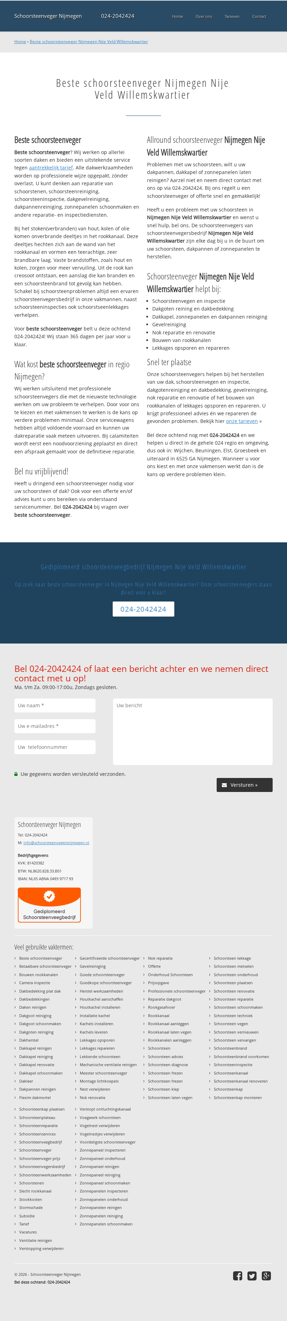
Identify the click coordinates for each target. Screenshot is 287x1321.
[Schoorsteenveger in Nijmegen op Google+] (267, 1275)
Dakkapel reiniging (36, 1056)
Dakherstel (28, 1040)
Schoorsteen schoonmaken (238, 1007)
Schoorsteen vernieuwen (236, 1032)
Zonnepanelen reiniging (101, 1215)
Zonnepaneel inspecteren (103, 1150)
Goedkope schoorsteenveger (106, 982)
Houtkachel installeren (100, 1007)
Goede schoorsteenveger (102, 974)
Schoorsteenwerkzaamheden (45, 1174)
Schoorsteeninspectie (233, 1064)
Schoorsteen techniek (233, 1015)
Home (20, 41)
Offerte (154, 966)
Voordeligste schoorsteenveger (107, 1142)
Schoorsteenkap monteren (238, 1097)
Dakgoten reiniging (36, 1032)
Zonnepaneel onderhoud (102, 1158)
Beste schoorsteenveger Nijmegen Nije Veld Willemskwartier (89, 41)
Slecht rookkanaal (35, 1191)
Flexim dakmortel (35, 1097)
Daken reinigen (33, 1007)
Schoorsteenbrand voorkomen (241, 1056)
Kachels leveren (94, 1032)
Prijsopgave (158, 982)
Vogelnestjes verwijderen (102, 1133)
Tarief (24, 1223)
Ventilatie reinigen (35, 1240)
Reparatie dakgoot (164, 999)
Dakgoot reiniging (35, 1015)
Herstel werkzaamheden (101, 991)
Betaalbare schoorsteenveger (45, 966)
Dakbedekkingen (34, 999)
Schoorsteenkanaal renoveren (241, 1081)
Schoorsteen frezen (165, 1073)
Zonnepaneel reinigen (99, 1166)
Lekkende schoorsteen (100, 1056)
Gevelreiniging (93, 966)
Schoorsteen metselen (234, 966)
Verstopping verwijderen (41, 1248)
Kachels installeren (96, 1023)
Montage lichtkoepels (99, 1081)
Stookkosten (30, 1199)
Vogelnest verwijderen (100, 1125)
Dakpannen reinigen (37, 1089)
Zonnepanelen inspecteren (104, 1191)
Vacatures (28, 1232)
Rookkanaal (158, 1015)
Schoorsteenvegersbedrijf (42, 1166)
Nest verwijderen (95, 1089)
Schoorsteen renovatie (234, 991)
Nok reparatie (160, 958)
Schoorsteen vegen (231, 1023)
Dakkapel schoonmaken (41, 1073)
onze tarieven (242, 421)
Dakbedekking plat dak (40, 991)
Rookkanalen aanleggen (169, 1040)
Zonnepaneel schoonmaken (105, 1183)
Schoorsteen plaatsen (233, 982)
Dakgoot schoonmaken (40, 1023)
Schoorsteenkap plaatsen (42, 1109)
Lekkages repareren (97, 1048)
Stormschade (31, 1207)
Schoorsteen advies (165, 1056)
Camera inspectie (34, 982)
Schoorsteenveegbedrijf (40, 1142)
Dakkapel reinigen (35, 1048)
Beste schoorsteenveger (40, 958)
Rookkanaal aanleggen (168, 1023)
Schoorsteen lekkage (232, 958)
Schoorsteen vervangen (235, 1040)
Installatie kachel (95, 1015)
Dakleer (26, 1081)
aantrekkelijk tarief (51, 167)
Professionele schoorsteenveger (176, 991)
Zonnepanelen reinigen (101, 1207)
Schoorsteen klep (163, 1089)
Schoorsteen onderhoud (236, 974)
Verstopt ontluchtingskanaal (105, 1109)
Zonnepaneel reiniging (100, 1174)
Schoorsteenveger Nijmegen (48, 16)
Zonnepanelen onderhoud (104, 1199)
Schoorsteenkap (228, 1089)
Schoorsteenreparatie (38, 1125)
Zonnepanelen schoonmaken (106, 1223)
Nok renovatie (92, 1097)
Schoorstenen (31, 1183)
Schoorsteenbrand (230, 1048)
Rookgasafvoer (161, 1007)
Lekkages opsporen (97, 1040)
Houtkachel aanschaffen (101, 999)
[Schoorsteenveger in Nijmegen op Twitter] (252, 1275)
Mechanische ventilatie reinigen (108, 1064)
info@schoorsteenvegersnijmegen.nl (56, 842)
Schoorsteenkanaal (231, 1073)
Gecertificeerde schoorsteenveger (110, 958)
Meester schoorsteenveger (103, 1073)
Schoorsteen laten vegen (170, 1097)
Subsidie (27, 1215)
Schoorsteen (159, 1048)
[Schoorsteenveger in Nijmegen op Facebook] (238, 1275)
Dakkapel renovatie (36, 1064)
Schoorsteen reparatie (233, 999)
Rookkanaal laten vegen (169, 1032)
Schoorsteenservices (37, 1133)
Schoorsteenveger (35, 1150)
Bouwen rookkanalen (38, 974)
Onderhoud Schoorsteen (170, 974)
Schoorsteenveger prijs (39, 1158)
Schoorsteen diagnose (168, 1064)
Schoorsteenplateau (37, 1117)
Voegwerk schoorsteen (100, 1117)
